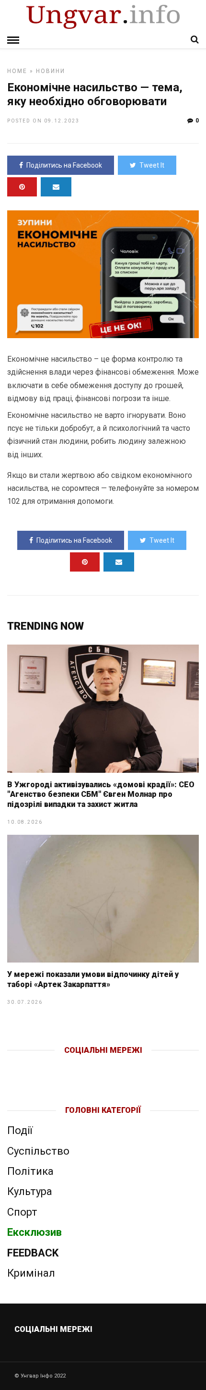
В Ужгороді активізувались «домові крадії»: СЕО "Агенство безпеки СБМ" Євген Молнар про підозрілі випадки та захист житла (101, 794)
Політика (30, 1171)
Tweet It (151, 165)
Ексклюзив (34, 1232)
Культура (29, 1191)
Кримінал (31, 1273)
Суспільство (38, 1151)
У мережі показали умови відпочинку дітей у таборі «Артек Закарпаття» (93, 979)
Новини (50, 71)
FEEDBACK (32, 1253)
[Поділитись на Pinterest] (22, 186)
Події (20, 1130)
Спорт (22, 1212)
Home (17, 71)
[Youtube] (103, 1065)
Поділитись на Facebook (64, 165)
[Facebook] (83, 1065)
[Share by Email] (56, 186)
